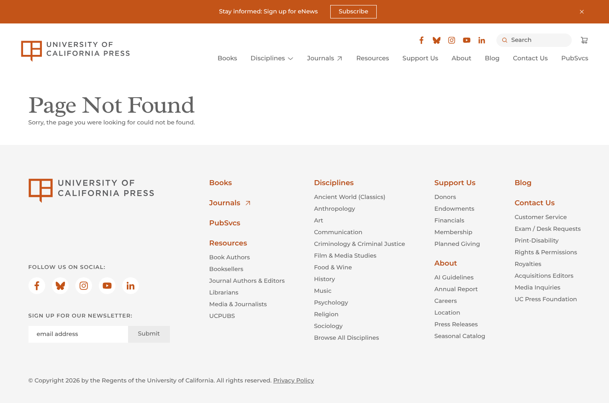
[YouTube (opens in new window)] (467, 40)
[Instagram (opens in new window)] (451, 40)
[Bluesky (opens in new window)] (436, 40)
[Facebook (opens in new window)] (421, 40)
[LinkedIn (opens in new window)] (482, 40)
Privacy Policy (293, 380)
